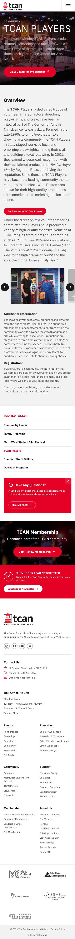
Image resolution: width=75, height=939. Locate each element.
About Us (46, 808)
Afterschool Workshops (52, 736)
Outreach (8, 795)
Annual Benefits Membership (19, 814)
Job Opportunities (49, 833)
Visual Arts (9, 790)
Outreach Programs (16, 467)
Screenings (9, 736)
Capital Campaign (48, 791)
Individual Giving (48, 772)
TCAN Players (12, 450)
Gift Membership (12, 831)
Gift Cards (9, 754)
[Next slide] (70, 287)
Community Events (16, 425)
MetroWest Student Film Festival (24, 442)
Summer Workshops (50, 731)
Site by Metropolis (37, 934)
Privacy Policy (58, 929)
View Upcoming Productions (27, 72)
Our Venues (46, 818)
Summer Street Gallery (18, 459)
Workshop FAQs (48, 750)
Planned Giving (47, 796)
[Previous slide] (5, 287)
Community (10, 745)
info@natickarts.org (25, 677)
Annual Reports (48, 847)
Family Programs (14, 434)
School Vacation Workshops (54, 741)
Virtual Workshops (49, 745)
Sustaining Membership (16, 818)
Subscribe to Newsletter (21, 588)
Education (9, 741)
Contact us (10, 387)
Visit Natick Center (49, 837)
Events (8, 725)
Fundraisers (46, 782)
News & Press (47, 842)
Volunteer (45, 777)
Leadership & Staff (49, 828)
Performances (11, 731)
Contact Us (45, 851)
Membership (12, 808)
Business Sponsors (50, 786)
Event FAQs (10, 750)
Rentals (44, 823)
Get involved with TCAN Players (25, 211)
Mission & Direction (50, 814)
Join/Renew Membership (35, 551)
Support (45, 767)
